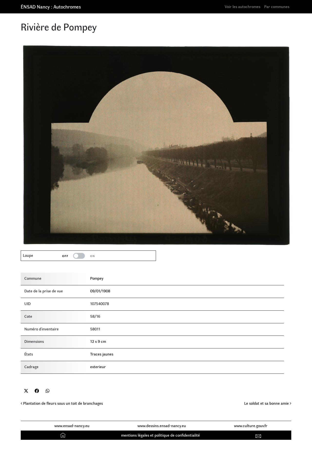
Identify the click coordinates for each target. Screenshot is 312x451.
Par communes (276, 6)
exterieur (98, 366)
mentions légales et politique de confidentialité (160, 435)
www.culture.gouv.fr (250, 425)
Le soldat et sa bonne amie (267, 403)
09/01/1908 (100, 290)
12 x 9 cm (98, 341)
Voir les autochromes (242, 6)
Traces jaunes (101, 353)
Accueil (63, 435)
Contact (259, 435)
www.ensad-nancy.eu (71, 425)
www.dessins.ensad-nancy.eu (161, 425)
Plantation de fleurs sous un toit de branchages (62, 403)
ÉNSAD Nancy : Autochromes (51, 6)
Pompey (96, 278)
